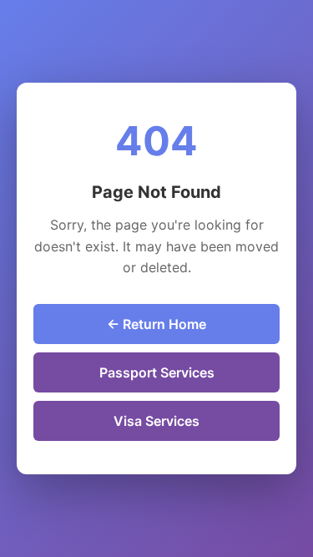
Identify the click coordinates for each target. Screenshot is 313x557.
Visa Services (156, 421)
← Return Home (156, 324)
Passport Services (157, 372)
